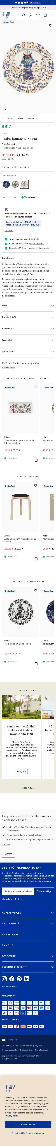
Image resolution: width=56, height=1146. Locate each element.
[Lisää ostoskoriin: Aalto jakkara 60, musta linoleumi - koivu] (36, 558)
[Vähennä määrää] (4, 197)
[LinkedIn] (26, 978)
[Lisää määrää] (15, 197)
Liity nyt (35, 224)
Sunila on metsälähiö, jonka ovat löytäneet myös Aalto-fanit (21, 730)
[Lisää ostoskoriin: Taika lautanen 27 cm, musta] (36, 663)
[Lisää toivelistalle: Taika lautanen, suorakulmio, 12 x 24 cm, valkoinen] (35, 387)
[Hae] (24, 15)
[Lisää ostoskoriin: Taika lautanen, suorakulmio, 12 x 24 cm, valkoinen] (36, 460)
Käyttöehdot (40, 1046)
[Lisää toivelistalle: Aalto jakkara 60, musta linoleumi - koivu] (35, 485)
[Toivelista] (38, 15)
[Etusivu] (3, 118)
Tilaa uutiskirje (44, 891)
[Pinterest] (19, 978)
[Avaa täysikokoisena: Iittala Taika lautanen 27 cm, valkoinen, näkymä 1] (28, 67)
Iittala (4, 133)
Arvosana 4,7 (35, 2)
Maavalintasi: (8, 899)
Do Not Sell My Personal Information (17, 1046)
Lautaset (30, 118)
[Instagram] (4, 978)
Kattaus (11, 118)
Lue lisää (6, 844)
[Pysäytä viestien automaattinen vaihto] (52, 2)
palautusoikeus (36, 243)
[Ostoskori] (45, 15)
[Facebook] (11, 978)
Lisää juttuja (28, 788)
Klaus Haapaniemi (24, 148)
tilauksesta (44, 248)
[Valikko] (52, 15)
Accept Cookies (28, 1124)
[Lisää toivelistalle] (50, 25)
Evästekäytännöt (27, 1050)
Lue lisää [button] (9, 230)
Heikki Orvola (8, 148)
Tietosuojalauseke (9, 1050)
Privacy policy (11, 1116)
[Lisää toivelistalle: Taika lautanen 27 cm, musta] (35, 590)
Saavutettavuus (41, 1050)
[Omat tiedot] (31, 15)
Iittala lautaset (8, 367)
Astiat (20, 118)
